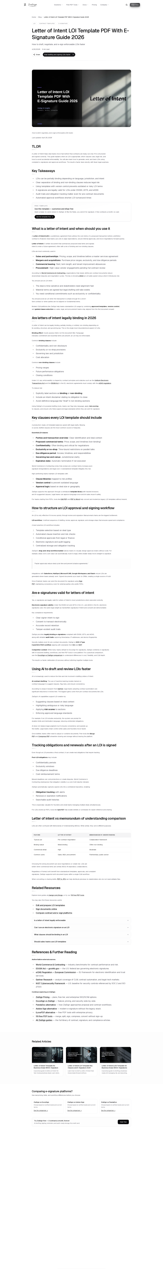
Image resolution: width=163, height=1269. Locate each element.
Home (34, 17)
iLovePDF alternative (45, 1012)
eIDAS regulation (105, 383)
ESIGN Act (55, 383)
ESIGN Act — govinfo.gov (47, 968)
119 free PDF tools (77, 895)
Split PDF (60, 810)
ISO (73, 645)
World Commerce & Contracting (53, 273)
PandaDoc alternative (46, 1004)
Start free (123, 1122)
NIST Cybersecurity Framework (50, 983)
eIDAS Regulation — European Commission (56, 972)
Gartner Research (44, 979)
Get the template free (43, 217)
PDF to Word (75, 499)
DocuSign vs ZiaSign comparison (50, 655)
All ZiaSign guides (44, 1020)
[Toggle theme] (127, 5)
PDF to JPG (61, 879)
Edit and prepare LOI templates (50, 905)
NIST (80, 645)
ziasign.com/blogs (55, 895)
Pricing (94, 5)
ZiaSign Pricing (42, 997)
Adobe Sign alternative (46, 1008)
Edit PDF (64, 499)
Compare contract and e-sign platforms (54, 913)
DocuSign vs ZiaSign (45, 1001)
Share (38, 55)
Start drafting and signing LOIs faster (57, 55)
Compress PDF (44, 736)
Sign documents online (46, 909)
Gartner (60, 689)
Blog (40, 17)
